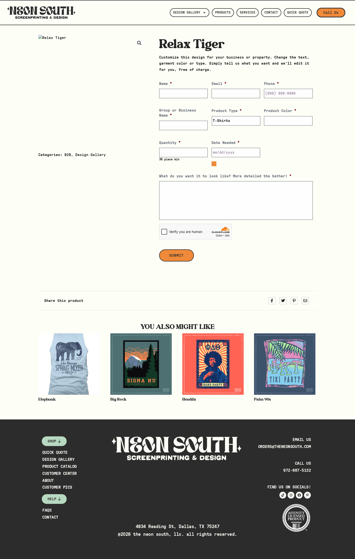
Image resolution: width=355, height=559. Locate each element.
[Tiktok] (282, 495)
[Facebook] (299, 495)
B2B (67, 155)
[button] (139, 43)
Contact (271, 12)
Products (223, 12)
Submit (176, 255)
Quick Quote (297, 12)
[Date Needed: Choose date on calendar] (214, 163)
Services (247, 12)
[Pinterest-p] (307, 495)
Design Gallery (186, 12)
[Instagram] (291, 495)
